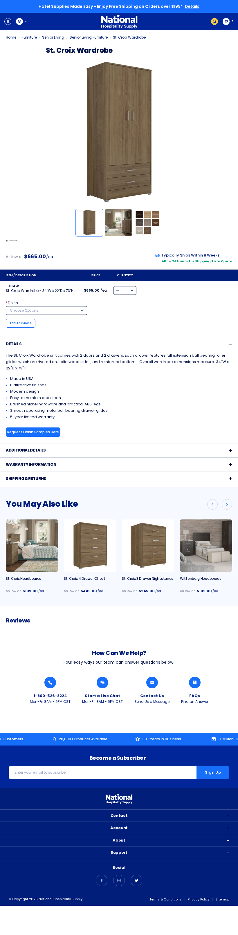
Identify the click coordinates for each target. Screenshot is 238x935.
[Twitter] (136, 880)
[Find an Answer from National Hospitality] (195, 682)
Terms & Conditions (165, 899)
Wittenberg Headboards (200, 578)
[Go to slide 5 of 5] (212, 504)
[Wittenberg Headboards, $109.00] (206, 545)
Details (192, 6)
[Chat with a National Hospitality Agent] (102, 682)
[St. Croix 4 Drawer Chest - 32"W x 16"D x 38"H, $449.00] (90, 545)
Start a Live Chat (102, 695)
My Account (21, 21)
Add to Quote (21, 323)
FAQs (194, 695)
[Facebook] (101, 880)
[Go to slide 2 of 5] (227, 504)
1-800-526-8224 (50, 695)
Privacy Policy (199, 899)
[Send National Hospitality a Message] (152, 682)
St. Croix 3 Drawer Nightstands (147, 578)
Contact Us (152, 695)
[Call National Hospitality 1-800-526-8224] (50, 682)
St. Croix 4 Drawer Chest (84, 578)
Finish (12, 303)
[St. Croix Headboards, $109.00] (32, 545)
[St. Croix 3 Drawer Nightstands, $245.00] (148, 545)
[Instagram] (119, 880)
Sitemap (222, 899)
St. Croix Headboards (23, 578)
